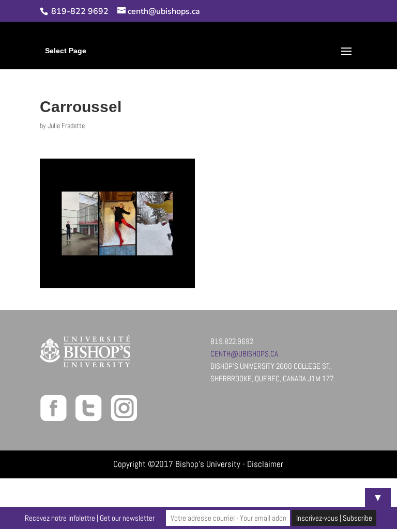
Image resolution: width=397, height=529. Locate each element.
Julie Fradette (66, 125)
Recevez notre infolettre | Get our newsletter (90, 518)
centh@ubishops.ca (244, 354)
